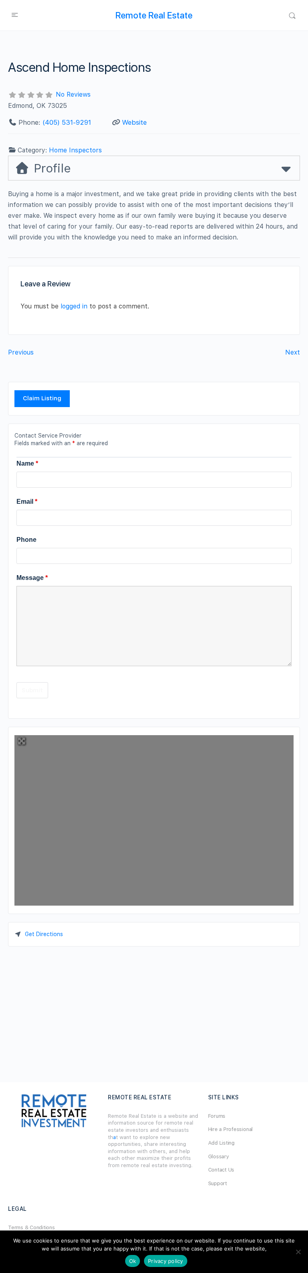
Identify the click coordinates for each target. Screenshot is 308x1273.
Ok (132, 1261)
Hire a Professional (230, 1129)
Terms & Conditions (31, 1227)
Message (32, 577)
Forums (217, 1116)
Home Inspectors (75, 150)
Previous (21, 352)
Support (217, 1183)
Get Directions (44, 934)
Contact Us (221, 1170)
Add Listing (221, 1143)
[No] (298, 1252)
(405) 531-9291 (67, 122)
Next (292, 352)
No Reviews (73, 94)
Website (134, 122)
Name (27, 463)
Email (26, 501)
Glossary (218, 1156)
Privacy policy (165, 1261)
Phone (26, 539)
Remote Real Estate (154, 15)
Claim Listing (42, 398)
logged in (74, 306)
